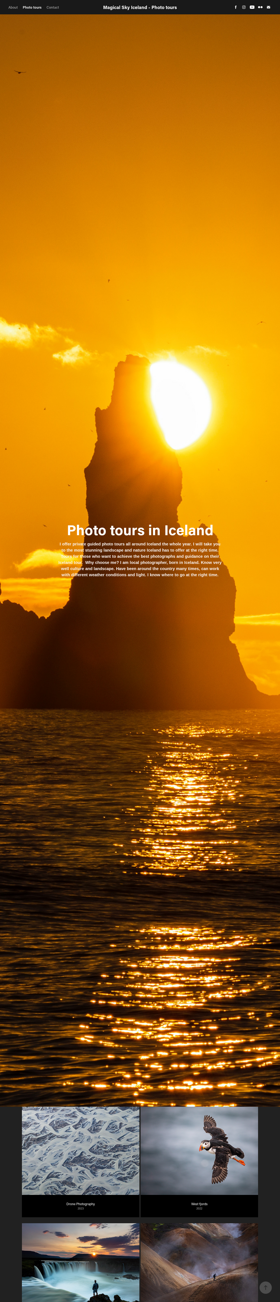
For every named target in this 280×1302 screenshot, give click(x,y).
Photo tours (32, 7)
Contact (53, 7)
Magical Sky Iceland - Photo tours (140, 7)
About (13, 7)
